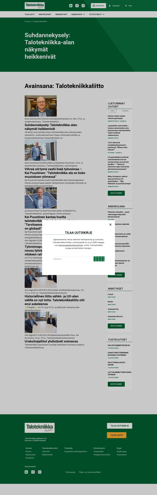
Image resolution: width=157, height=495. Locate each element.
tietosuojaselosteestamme (70, 245)
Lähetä (99, 258)
